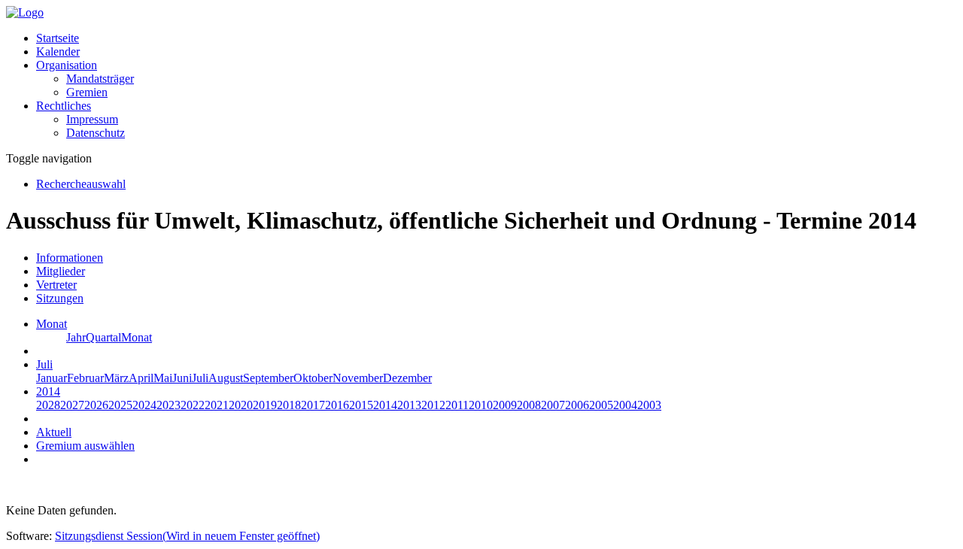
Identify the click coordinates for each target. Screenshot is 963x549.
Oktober (313, 378)
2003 (649, 405)
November (358, 378)
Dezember (407, 378)
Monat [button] (51, 323)
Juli (200, 378)
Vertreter (56, 284)
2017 (313, 405)
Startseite (57, 38)
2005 (601, 405)
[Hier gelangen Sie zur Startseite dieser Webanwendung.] (25, 12)
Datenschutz (95, 132)
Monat (136, 337)
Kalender (58, 51)
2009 (505, 405)
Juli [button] (44, 364)
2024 (144, 405)
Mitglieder (60, 271)
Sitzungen (60, 298)
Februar (85, 378)
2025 (120, 405)
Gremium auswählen (85, 445)
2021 (217, 405)
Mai (162, 378)
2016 (337, 405)
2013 (409, 405)
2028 (48, 405)
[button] (66, 65)
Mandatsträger (100, 78)
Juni (182, 378)
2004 (625, 405)
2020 (241, 405)
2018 (289, 405)
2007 (553, 405)
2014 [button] (48, 391)
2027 (72, 405)
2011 (457, 405)
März (116, 378)
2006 (577, 405)
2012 (433, 405)
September (268, 378)
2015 (361, 405)
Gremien (87, 92)
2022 (193, 405)
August (225, 378)
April (141, 378)
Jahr (76, 337)
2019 (265, 405)
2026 (96, 405)
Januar (51, 378)
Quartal (103, 337)
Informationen (69, 257)
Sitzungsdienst (187, 535)
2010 (481, 405)
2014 (385, 405)
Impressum (92, 119)
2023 (168, 405)
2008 (529, 405)
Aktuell (53, 432)
